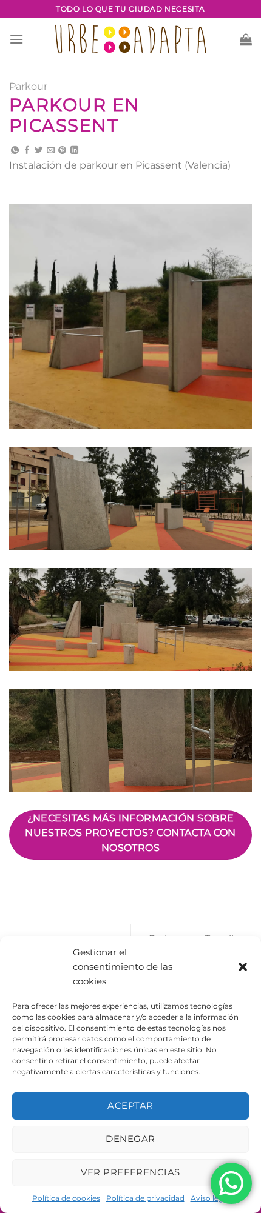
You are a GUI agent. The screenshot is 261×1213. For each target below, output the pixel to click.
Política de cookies (66, 1198)
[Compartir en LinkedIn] (74, 150)
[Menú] (16, 39)
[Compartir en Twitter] (38, 150)
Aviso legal (210, 1198)
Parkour (28, 86)
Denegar (130, 1138)
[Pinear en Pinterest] (62, 150)
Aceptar (130, 1105)
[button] (243, 967)
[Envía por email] (51, 150)
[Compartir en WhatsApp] (15, 150)
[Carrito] (246, 39)
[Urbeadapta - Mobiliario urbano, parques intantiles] (131, 39)
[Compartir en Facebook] (27, 150)
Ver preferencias (130, 1172)
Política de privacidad (145, 1198)
